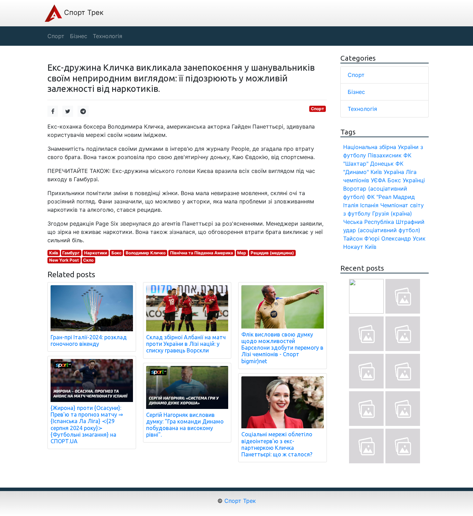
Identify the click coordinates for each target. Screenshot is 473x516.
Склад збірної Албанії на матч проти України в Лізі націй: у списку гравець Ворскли (186, 343)
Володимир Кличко (146, 252)
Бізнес (356, 91)
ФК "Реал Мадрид (391, 196)
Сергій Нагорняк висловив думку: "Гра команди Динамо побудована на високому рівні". (185, 425)
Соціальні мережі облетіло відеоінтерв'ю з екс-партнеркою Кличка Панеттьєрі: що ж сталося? (276, 444)
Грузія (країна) (392, 213)
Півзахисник (385, 155)
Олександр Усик (403, 238)
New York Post (64, 260)
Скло (88, 260)
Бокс (116, 252)
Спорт (317, 108)
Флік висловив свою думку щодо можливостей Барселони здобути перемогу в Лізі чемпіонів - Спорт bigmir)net (282, 347)
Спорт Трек (83, 12)
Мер (241, 252)
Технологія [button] (107, 36)
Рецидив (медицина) (272, 252)
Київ (53, 252)
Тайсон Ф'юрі (361, 238)
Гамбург (71, 252)
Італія (350, 205)
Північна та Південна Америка (201, 252)
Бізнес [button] (78, 36)
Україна (394, 171)
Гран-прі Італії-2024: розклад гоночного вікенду (89, 340)
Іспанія (369, 205)
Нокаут (353, 246)
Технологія (362, 108)
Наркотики (95, 252)
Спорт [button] (55, 36)
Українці (414, 180)
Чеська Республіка (368, 221)
